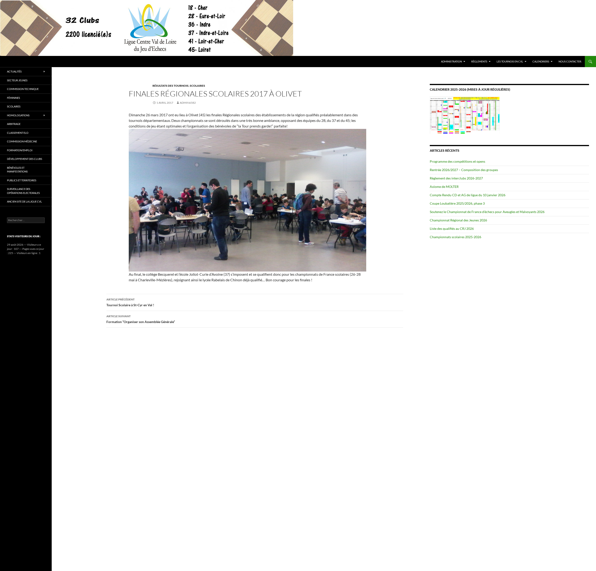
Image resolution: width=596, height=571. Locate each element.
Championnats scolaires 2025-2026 (455, 237)
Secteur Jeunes (17, 80)
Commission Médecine (22, 141)
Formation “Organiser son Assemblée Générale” (140, 319)
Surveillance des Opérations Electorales (23, 190)
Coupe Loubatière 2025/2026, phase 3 (457, 203)
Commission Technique (23, 88)
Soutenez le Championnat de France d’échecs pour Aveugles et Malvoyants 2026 (487, 212)
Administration (451, 61)
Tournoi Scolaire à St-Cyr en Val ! (130, 302)
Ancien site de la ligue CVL (24, 201)
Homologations (18, 115)
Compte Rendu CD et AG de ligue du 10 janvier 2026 (467, 195)
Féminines (13, 97)
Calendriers (540, 61)
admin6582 (188, 102)
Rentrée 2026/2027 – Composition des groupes (464, 170)
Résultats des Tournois (170, 85)
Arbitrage (13, 123)
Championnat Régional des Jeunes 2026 (458, 220)
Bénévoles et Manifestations (17, 169)
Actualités (14, 71)
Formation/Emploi (19, 150)
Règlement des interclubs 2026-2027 (456, 178)
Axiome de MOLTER (444, 187)
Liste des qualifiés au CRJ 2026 (452, 228)
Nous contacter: (570, 61)
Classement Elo (17, 132)
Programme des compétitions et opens (457, 161)
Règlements (479, 61)
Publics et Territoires (21, 180)
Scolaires (197, 85)
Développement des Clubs (24, 158)
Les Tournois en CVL (510, 61)
